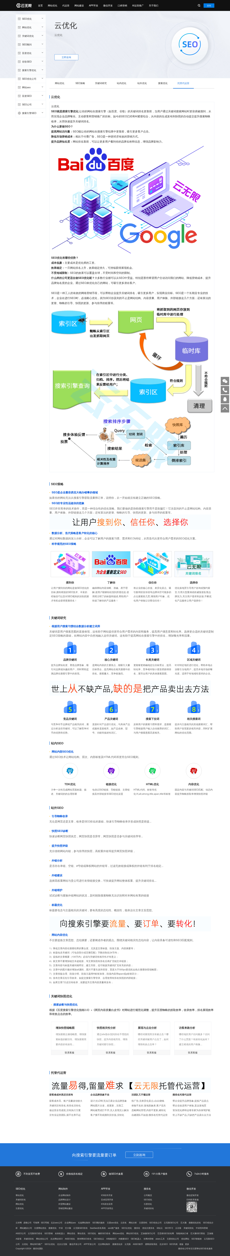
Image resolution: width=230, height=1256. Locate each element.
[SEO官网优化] (23, 5)
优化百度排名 (148, 1227)
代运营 (65, 5)
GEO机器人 (136, 1238)
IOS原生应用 (106, 1203)
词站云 (160, 1227)
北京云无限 (62, 1244)
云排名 (124, 1222)
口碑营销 (122, 5)
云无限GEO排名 (80, 1227)
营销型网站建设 (65, 1208)
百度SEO (27, 95)
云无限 (128, 1244)
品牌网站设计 (64, 1199)
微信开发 (108, 5)
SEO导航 (45, 1222)
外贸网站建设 (64, 1203)
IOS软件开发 (106, 1195)
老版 (181, 1244)
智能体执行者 (182, 1233)
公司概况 (148, 1195)
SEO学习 (169, 1227)
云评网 (19, 1222)
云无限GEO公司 (171, 1222)
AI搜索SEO (124, 1238)
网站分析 (133, 1222)
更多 (187, 1244)
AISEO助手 (138, 1244)
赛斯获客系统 (151, 1244)
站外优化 (142, 83)
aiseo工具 (160, 1238)
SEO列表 (173, 1244)
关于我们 (153, 5)
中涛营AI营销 (202, 1227)
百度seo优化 (112, 1222)
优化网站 (185, 1238)
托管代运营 (183, 83)
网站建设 (79, 5)
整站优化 (20, 1195)
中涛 (61, 1227)
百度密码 (143, 1222)
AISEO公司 (21, 1233)
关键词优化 (28, 35)
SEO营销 (48, 1233)
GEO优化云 (99, 1238)
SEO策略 (80, 83)
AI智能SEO (111, 1238)
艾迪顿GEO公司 (148, 1233)
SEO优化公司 (29, 78)
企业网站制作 (64, 1195)
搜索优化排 (117, 1244)
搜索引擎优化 (29, 70)
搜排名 (137, 1227)
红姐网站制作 (84, 1222)
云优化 (25, 1244)
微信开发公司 (75, 1244)
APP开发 (93, 5)
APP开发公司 (90, 1244)
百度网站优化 (40, 1227)
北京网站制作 (104, 1244)
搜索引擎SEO (29, 113)
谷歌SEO (27, 61)
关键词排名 (21, 1199)
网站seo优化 (118, 1233)
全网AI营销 (148, 1238)
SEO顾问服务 (98, 1222)
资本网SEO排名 (84, 1238)
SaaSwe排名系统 (98, 1227)
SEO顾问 (27, 44)
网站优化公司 (42, 1238)
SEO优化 (27, 18)
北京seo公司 (56, 1222)
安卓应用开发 (107, 1199)
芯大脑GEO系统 (197, 1233)
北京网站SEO (56, 1238)
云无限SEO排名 (35, 1233)
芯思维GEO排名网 (165, 1233)
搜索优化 (163, 83)
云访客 (178, 1227)
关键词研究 (101, 83)
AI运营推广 (138, 5)
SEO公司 (27, 104)
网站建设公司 (26, 1227)
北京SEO (163, 1244)
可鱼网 (36, 1222)
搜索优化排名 (195, 1222)
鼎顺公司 (27, 1222)
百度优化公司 (173, 1238)
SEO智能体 (196, 1238)
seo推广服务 (113, 1227)
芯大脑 (183, 1222)
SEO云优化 (127, 1227)
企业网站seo (70, 1222)
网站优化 (52, 5)
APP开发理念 (107, 1208)
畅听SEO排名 (104, 1233)
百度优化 (26, 53)
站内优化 (121, 83)
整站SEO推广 (36, 1244)
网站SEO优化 (132, 1233)
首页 (40, 5)
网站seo (26, 87)
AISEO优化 (70, 1238)
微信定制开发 (193, 1195)
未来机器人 (60, 1233)
